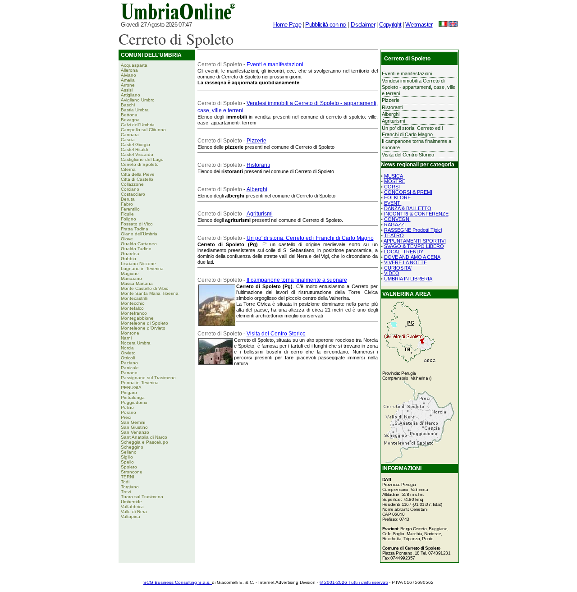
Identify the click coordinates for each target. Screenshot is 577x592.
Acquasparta (134, 65)
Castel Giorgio (135, 144)
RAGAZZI (395, 224)
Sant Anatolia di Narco (144, 437)
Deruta (128, 199)
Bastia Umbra (135, 109)
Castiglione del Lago (142, 159)
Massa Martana (137, 283)
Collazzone (132, 184)
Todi (125, 481)
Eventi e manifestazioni (275, 64)
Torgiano (130, 486)
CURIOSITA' (398, 268)
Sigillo (127, 456)
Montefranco (134, 313)
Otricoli (128, 357)
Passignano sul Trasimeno (148, 377)
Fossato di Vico (137, 223)
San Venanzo (135, 432)
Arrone (128, 85)
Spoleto (129, 466)
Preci (126, 417)
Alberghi (257, 189)
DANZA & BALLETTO (407, 208)
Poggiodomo (134, 402)
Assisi (127, 89)
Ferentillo (130, 209)
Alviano (128, 75)
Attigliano (130, 94)
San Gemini (133, 422)
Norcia (127, 347)
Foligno (128, 218)
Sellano (129, 452)
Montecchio (133, 303)
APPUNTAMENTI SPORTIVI (415, 240)
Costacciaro (133, 194)
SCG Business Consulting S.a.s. (177, 582)
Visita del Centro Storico (276, 333)
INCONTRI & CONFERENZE (416, 213)
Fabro (127, 204)
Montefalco (132, 308)
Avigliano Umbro (138, 99)
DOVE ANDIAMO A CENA (412, 257)
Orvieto (128, 352)
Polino (127, 407)
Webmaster (418, 24)
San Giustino (134, 427)
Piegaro (129, 392)
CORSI (392, 186)
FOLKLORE (397, 197)
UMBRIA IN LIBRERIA (408, 278)
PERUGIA (131, 387)
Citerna (128, 169)
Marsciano (131, 278)
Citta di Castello (137, 179)
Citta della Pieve (138, 174)
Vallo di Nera (134, 511)
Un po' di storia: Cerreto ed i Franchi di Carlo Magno (310, 238)
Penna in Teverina (140, 382)
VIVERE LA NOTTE (405, 262)
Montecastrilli (134, 298)
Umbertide (131, 501)
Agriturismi (260, 214)
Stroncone (131, 471)
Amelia (128, 80)
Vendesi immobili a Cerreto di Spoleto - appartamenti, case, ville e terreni (418, 87)
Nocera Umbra (136, 342)
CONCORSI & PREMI (408, 192)
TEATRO (394, 235)
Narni (126, 337)
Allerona (129, 70)
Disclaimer (363, 24)
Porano (128, 412)
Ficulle (127, 213)
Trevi (126, 491)
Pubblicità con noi (325, 24)
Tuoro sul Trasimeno (142, 496)
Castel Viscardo (137, 154)
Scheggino (132, 447)
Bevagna (130, 119)
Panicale (130, 367)
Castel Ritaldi (134, 149)
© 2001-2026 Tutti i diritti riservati (354, 582)
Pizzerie (256, 141)
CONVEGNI (397, 219)
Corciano (130, 189)
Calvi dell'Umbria (138, 124)
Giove (127, 238)
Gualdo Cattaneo (139, 243)
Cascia (128, 139)
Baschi (128, 104)
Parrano (129, 372)
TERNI (127, 476)
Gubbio (128, 258)
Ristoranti (258, 165)
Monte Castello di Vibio (145, 288)
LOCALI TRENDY (403, 251)
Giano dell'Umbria (139, 233)
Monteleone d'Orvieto (143, 328)
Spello (127, 461)
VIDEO (391, 273)
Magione (130, 273)
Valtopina (130, 516)
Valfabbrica (132, 506)
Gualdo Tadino (136, 248)
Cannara (130, 134)
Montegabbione (137, 318)
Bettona (129, 114)
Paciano (129, 362)
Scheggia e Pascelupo (144, 442)
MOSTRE (394, 181)
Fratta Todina (134, 228)
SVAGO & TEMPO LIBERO (414, 246)
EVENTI (393, 203)
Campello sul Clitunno (143, 129)
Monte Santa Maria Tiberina (150, 293)
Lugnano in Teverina (142, 268)
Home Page (287, 24)
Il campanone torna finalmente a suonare (297, 280)
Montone (130, 332)
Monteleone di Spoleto (144, 323)
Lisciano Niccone (138, 263)
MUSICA (393, 176)
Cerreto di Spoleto (140, 164)
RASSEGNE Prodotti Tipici (413, 230)
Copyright (390, 24)
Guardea (130, 253)
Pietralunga (133, 397)
